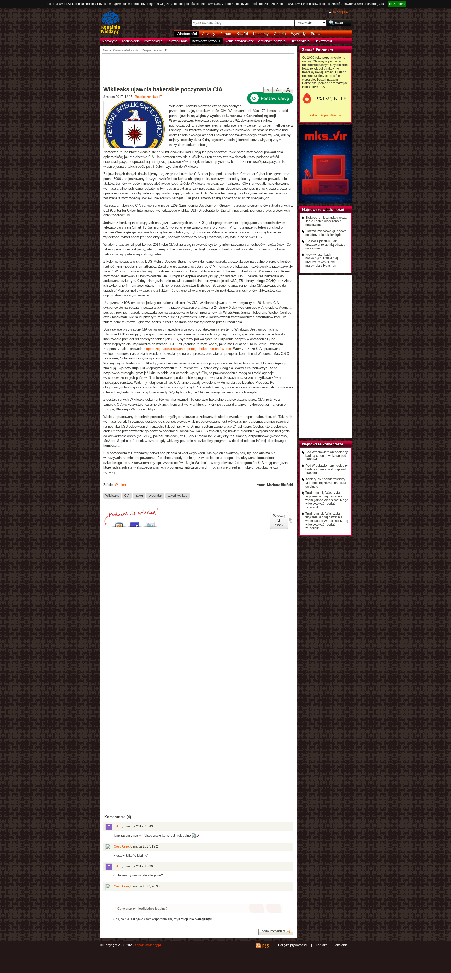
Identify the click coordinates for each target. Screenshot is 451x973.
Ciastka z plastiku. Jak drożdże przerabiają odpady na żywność (325, 244)
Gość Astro (121, 846)
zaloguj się (340, 12)
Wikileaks (122, 485)
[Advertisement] (198, 68)
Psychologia (153, 41)
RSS (265, 945)
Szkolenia (341, 945)
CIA (126, 495)
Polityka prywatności (292, 945)
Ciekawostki (323, 41)
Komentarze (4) (117, 817)
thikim (118, 826)
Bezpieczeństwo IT (206, 41)
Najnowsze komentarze (322, 444)
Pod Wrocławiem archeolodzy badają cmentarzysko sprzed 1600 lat (326, 455)
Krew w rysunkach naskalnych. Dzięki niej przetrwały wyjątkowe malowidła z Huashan (321, 260)
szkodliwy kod (177, 495)
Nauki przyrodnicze (239, 41)
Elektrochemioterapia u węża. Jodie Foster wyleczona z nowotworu (326, 221)
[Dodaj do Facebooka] (135, 523)
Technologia (131, 41)
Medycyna (109, 41)
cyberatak (155, 495)
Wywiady (298, 34)
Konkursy (261, 34)
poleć (290, 520)
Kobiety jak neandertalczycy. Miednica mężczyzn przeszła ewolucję (325, 482)
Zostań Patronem (317, 49)
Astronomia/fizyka (272, 41)
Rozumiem (397, 4)
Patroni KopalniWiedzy (325, 115)
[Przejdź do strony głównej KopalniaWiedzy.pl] (110, 22)
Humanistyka (300, 41)
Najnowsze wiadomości (323, 209)
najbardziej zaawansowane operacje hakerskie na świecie (187, 349)
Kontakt (321, 945)
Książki (242, 34)
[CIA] (136, 125)
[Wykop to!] (119, 523)
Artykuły (208, 34)
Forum (225, 34)
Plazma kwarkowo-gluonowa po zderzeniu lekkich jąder (325, 233)
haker (139, 495)
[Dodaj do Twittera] (150, 523)
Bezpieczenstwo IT (148, 97)
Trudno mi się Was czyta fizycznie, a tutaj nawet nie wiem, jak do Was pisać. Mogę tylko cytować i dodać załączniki (326, 500)
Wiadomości (187, 34)
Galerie (280, 34)
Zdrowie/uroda (177, 41)
